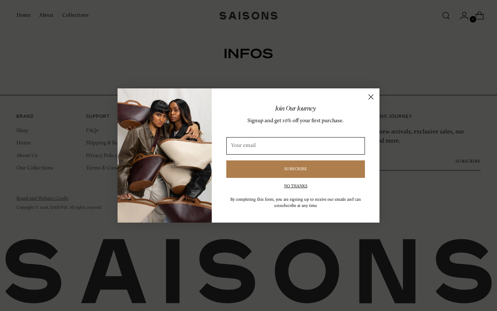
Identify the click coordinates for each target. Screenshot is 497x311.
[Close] (371, 97)
